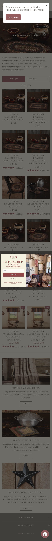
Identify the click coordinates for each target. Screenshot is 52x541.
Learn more (13, 17)
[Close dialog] (50, 256)
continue (13, 275)
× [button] (46, 5)
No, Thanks (13, 278)
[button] (45, 534)
